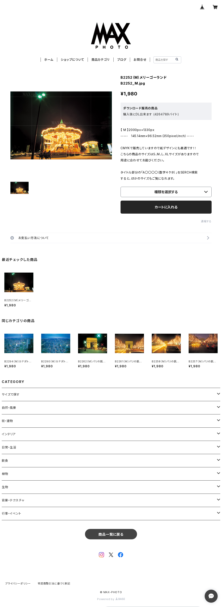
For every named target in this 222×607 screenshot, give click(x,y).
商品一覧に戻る (111, 534)
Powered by (106, 599)
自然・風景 (9, 407)
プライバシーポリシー (18, 583)
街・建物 (7, 421)
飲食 (5, 460)
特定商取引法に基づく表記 (54, 583)
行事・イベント (11, 513)
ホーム (48, 59)
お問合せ (140, 59)
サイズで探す (11, 394)
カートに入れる (166, 207)
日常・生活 (9, 447)
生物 (5, 487)
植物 (5, 474)
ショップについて (72, 59)
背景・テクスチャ (13, 500)
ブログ (121, 59)
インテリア (9, 434)
